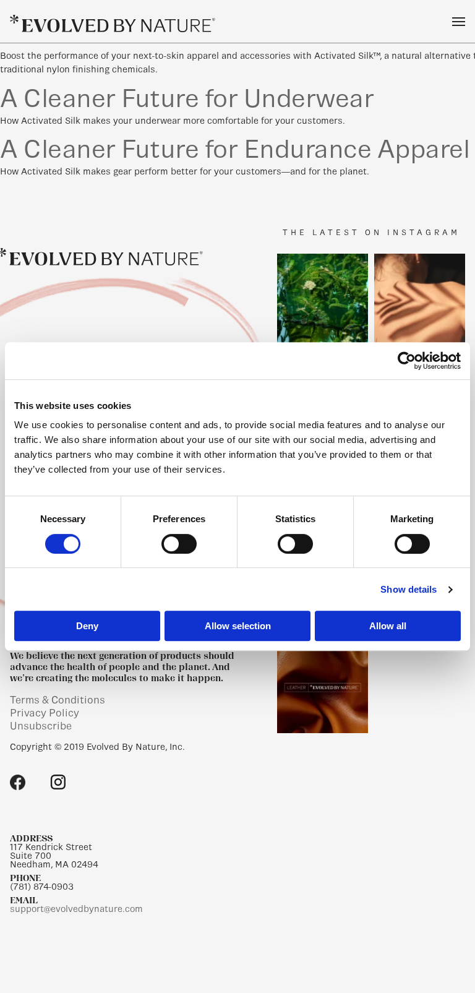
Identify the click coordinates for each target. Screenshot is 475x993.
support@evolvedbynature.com (76, 909)
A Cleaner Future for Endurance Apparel (234, 149)
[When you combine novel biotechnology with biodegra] (419, 299)
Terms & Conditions (57, 700)
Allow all (387, 626)
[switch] (179, 544)
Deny (87, 626)
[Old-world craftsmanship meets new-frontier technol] (322, 687)
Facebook (17, 782)
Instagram (58, 782)
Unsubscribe (41, 726)
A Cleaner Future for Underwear (187, 98)
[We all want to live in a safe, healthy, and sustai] (322, 299)
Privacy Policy (44, 713)
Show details (408, 589)
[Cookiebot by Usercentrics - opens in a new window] (407, 360)
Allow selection (238, 626)
